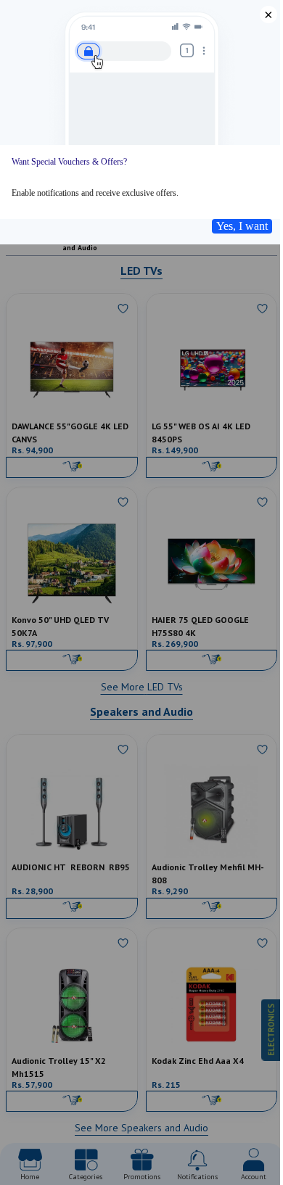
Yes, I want (242, 226)
